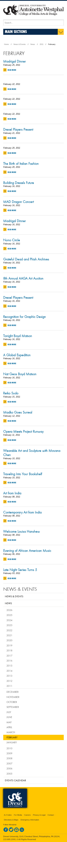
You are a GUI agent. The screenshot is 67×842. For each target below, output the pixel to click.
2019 (9, 645)
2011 (41, 44)
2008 (9, 758)
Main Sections (16, 31)
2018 (9, 650)
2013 (9, 675)
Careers (27, 815)
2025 (9, 615)
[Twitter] (11, 831)
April (9, 727)
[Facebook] (5, 831)
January (12, 742)
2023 (9, 625)
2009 (9, 753)
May (9, 722)
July (9, 712)
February (12, 737)
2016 (9, 660)
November (13, 697)
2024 (9, 620)
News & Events (19, 44)
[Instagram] (16, 831)
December (13, 691)
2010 (9, 748)
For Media (18, 815)
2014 (9, 670)
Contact (51, 815)
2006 (9, 768)
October (12, 702)
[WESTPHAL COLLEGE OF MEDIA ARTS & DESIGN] (33, 18)
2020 (9, 640)
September (13, 707)
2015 (9, 665)
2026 (9, 610)
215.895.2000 (9, 839)
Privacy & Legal (39, 815)
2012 (9, 680)
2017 (9, 655)
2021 (9, 635)
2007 (9, 763)
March (11, 732)
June (9, 717)
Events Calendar (15, 780)
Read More (12, 70)
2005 (9, 773)
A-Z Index (8, 815)
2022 (9, 630)
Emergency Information (30, 820)
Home (6, 44)
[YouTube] (21, 831)
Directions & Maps (11, 820)
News (32, 44)
